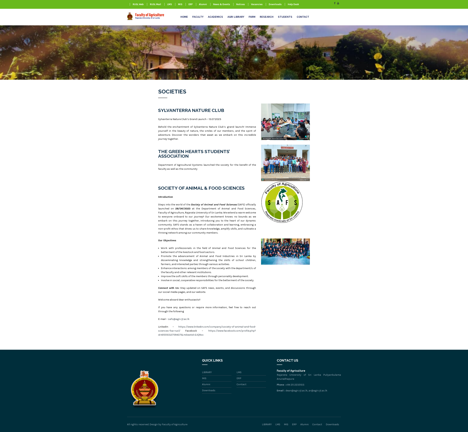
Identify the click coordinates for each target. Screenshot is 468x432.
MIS (180, 4)
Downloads (275, 4)
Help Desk (293, 4)
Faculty (197, 16)
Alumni (203, 4)
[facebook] (334, 3)
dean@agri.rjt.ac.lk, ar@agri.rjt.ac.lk (306, 390)
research (266, 16)
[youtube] (338, 3)
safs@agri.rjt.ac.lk (178, 319)
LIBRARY (207, 372)
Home (184, 16)
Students (285, 16)
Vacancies (257, 4)
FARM (252, 16)
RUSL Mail (155, 4)
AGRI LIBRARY (235, 16)
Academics (215, 16)
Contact (303, 16)
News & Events (221, 4)
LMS (169, 4)
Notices (240, 4)
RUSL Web (138, 4)
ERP (190, 4)
